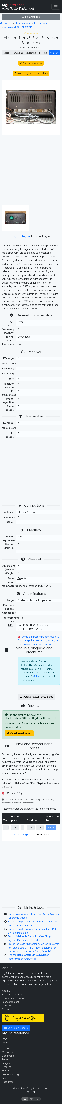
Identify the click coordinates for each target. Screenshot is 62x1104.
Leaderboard (9, 1074)
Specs (6, 53)
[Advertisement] (31, 170)
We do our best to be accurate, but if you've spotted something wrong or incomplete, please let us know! (38, 640)
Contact (6, 1009)
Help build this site (12, 994)
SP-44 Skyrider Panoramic (18, 27)
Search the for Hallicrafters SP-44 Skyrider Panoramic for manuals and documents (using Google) (34, 948)
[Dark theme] (37, 1099)
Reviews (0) (31, 53)
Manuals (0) (17, 53)
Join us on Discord (17, 1028)
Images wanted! (10, 1002)
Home (6, 23)
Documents (8, 1055)
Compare (54, 53)
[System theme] (25, 1099)
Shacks (5, 1070)
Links (4, 1078)
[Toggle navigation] (55, 7)
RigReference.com (39, 1088)
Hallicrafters (40, 23)
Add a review (32, 63)
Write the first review (20, 733)
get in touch (47, 984)
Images (6, 1063)
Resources (7, 1082)
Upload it (38, 676)
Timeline (6, 1067)
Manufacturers (32, 17)
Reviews (6, 1059)
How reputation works (13, 998)
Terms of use (9, 1005)
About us (7, 990)
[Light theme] (31, 1099)
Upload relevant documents (37, 696)
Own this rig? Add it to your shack (32, 73)
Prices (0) (43, 53)
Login (15, 236)
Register (26, 236)
